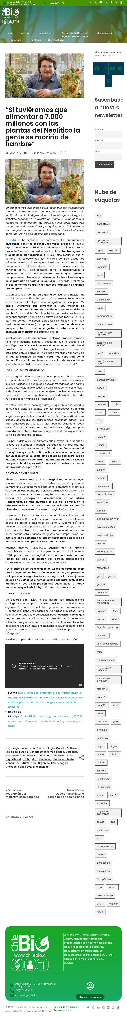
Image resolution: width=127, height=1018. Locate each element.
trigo (99, 887)
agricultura (103, 232)
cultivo (100, 461)
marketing (45, 759)
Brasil (100, 353)
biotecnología (46, 748)
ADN (99, 215)
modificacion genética (104, 679)
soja (21, 767)
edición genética (106, 527)
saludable (102, 803)
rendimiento (103, 787)
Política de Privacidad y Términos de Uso (66, 1008)
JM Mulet (59, 755)
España (101, 543)
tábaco (112, 887)
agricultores (103, 223)
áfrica (100, 912)
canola (60, 748)
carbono (101, 396)
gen (99, 576)
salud (54, 763)
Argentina (102, 267)
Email (97, 151)
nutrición (101, 705)
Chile (115, 404)
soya (28, 767)
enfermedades (105, 535)
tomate (101, 854)
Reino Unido (103, 778)
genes (111, 576)
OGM (33, 763)
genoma (101, 584)
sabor (100, 795)
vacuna (113, 903)
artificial (30, 748)
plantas (114, 754)
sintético (11, 767)
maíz (34, 759)
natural (24, 763)
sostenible (102, 830)
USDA (100, 903)
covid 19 (101, 437)
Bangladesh (103, 299)
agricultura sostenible (103, 241)
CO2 (99, 420)
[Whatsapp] (108, 81)
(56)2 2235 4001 (57, 2)
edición (101, 510)
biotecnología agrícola (104, 333)
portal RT (15, 240)
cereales (101, 404)
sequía (100, 821)
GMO (115, 611)
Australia (101, 291)
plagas (113, 746)
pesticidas (102, 738)
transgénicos (104, 879)
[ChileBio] (31, 16)
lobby (26, 759)
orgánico (44, 763)
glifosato (71, 752)
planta (100, 754)
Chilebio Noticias (44, 153)
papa (116, 721)
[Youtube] (112, 68)
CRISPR (100, 445)
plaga (100, 746)
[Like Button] (61, 152)
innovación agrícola (107, 643)
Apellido (99, 140)
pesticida (102, 729)
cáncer (101, 469)
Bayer (100, 307)
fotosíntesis (103, 567)
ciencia (114, 412)
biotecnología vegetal (104, 344)
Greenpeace (13, 755)
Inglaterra (102, 635)
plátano (101, 762)
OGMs (100, 713)
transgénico (41, 767)
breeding (114, 353)
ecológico (11, 752)
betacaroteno (104, 316)
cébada (101, 478)
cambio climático (106, 379)
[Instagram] (105, 68)
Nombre (99, 129)
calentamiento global (105, 362)
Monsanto (11, 763)
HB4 (114, 619)
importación (30, 755)
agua (100, 250)
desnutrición (103, 486)
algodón (18, 748)
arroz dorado (104, 283)
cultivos (72, 748)
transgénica (103, 862)
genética (102, 592)
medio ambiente (63, 759)
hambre (101, 619)
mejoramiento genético (104, 669)
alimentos (102, 258)
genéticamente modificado (46, 752)
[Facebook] (97, 68)
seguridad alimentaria (103, 812)
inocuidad (45, 755)
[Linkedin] (120, 68)
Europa (23, 752)
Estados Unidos (105, 551)
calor (99, 371)
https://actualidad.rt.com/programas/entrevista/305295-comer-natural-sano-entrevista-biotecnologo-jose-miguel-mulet (46, 721)
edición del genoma (107, 518)
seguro (64, 763)
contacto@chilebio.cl (26, 995)
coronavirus (103, 428)
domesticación (105, 494)
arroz (99, 275)
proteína (101, 770)
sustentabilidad (105, 846)
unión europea (105, 895)
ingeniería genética (107, 627)
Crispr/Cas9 (103, 453)
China (100, 412)
